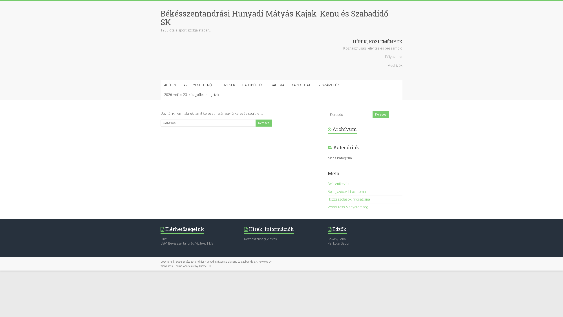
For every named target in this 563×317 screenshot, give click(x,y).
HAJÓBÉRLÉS (252, 85)
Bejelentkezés (338, 184)
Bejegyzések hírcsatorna (347, 192)
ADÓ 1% (170, 85)
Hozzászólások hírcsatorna (349, 199)
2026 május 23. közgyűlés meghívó (191, 95)
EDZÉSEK (228, 85)
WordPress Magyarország (348, 207)
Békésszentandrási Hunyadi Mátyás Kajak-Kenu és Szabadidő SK (274, 17)
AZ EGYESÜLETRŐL (198, 85)
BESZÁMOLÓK (329, 85)
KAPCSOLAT (301, 85)
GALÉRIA (277, 85)
